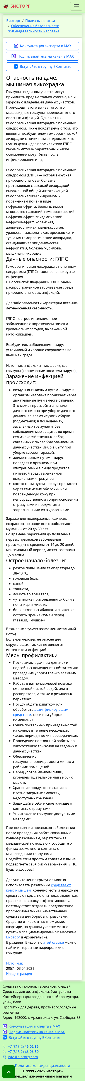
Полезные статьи (40, 20)
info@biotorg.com (23, 1056)
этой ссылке (53, 942)
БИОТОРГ (19, 6)
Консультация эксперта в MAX (45, 45)
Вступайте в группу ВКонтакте (45, 66)
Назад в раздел (19, 973)
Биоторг (13, 20)
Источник (14, 963)
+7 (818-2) (23, 1046)
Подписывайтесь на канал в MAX (46, 56)
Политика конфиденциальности (42, 1065)
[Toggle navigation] (76, 6)
